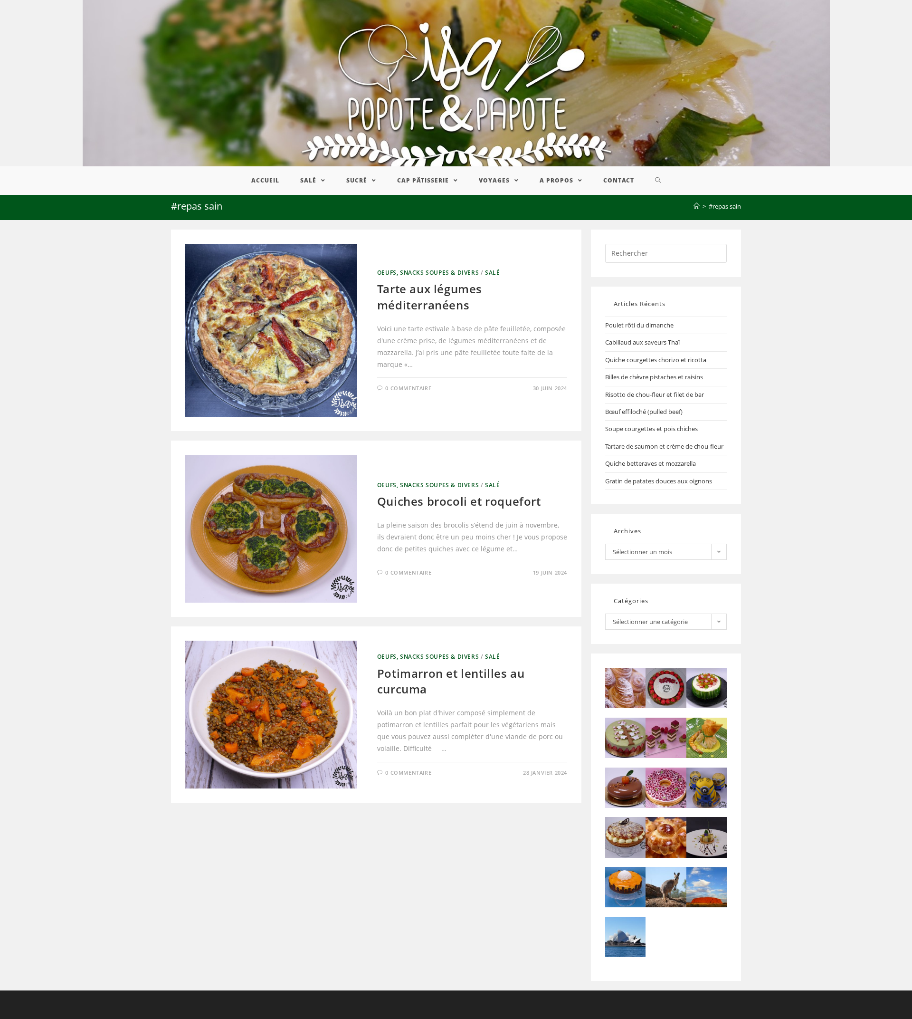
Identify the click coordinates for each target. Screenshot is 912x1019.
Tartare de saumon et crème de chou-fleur (664, 446)
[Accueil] (697, 206)
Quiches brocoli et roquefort (459, 501)
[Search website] (658, 180)
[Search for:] (666, 252)
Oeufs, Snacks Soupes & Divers (428, 273)
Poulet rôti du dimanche (639, 325)
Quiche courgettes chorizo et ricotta (655, 360)
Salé (492, 273)
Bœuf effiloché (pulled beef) (644, 411)
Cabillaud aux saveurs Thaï (642, 342)
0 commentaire (408, 388)
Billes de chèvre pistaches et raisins (654, 377)
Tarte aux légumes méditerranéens (429, 297)
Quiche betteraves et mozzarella (650, 463)
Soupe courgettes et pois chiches (651, 428)
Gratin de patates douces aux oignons (658, 481)
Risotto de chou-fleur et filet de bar (654, 394)
